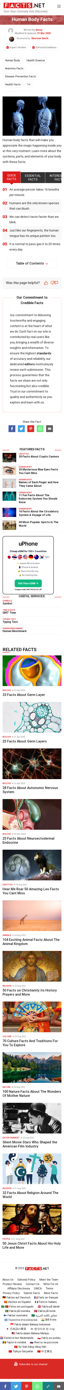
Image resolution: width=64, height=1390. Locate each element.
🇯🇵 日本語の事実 (16, 1329)
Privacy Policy (11, 1293)
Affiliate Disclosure (18, 1288)
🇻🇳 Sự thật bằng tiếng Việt (30, 1346)
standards (44, 353)
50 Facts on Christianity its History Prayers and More (30, 992)
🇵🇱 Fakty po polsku (49, 1338)
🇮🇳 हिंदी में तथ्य (48, 1319)
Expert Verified (18, 47)
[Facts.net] (24, 5)
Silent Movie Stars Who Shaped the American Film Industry (30, 1144)
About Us (7, 1279)
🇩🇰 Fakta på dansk (49, 1306)
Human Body (12, 60)
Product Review (12, 1284)
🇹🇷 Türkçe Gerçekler (21, 1351)
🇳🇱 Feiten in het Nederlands (16, 1338)
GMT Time (9, 612)
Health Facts (13, 84)
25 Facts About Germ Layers (25, 741)
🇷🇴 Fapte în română (14, 1342)
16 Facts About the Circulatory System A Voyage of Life (39, 513)
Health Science (35, 60)
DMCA (38, 1288)
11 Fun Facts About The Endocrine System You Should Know (38, 499)
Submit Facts (32, 1293)
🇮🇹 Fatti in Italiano (46, 1302)
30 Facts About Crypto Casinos (39, 456)
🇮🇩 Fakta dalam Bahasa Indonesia (30, 1324)
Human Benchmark (15, 631)
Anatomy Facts (14, 68)
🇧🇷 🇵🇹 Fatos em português (17, 1306)
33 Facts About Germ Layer (24, 695)
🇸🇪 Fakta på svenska (17, 1311)
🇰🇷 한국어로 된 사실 (42, 1329)
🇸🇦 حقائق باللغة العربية (44, 1315)
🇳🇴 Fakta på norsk (45, 1311)
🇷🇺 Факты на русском (44, 1342)
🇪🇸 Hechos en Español (17, 1302)
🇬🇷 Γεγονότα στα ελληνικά (20, 1319)
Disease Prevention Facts (20, 76)
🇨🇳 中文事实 (44, 1351)
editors (29, 364)
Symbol (7, 603)
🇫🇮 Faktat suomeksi (15, 1315)
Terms (49, 1288)
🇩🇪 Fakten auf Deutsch (16, 1297)
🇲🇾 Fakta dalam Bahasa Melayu (30, 1333)
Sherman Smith (39, 38)
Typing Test (10, 621)
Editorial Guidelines (46, 47)
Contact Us (32, 1284)
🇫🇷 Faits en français (46, 1297)
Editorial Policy (26, 1279)
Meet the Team (48, 1279)
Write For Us (50, 1284)
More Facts (51, 1293)
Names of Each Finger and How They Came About (39, 484)
